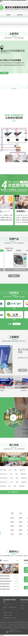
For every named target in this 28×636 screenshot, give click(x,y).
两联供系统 (20, 14)
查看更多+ (16, 324)
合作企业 (22, 608)
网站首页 (5, 607)
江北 (18, 626)
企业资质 (5, 615)
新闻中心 (10, 615)
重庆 (6, 626)
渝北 (16, 626)
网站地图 (11, 24)
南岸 (20, 626)
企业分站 (6, 24)
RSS (14, 24)
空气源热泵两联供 (16, 622)
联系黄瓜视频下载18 (7, 617)
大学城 (8, 626)
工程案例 (8, 14)
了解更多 (22, 370)
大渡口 (23, 626)
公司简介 (22, 605)
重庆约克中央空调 (23, 622)
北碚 (14, 626)
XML (17, 24)
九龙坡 (26, 626)
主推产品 (5, 612)
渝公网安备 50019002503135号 (15, 631)
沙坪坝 (11, 626)
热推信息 (2, 24)
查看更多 (14, 275)
